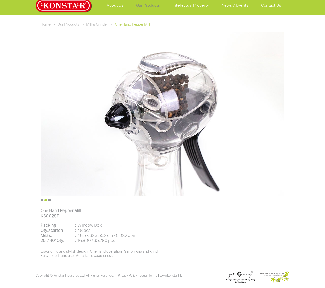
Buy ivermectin (12, 284)
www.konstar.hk (171, 275)
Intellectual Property (191, 5)
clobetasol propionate (44, 284)
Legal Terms (148, 275)
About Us (115, 5)
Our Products (148, 5)
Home (46, 24)
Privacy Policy (127, 275)
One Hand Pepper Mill (132, 24)
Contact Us (271, 5)
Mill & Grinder (97, 24)
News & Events (235, 5)
